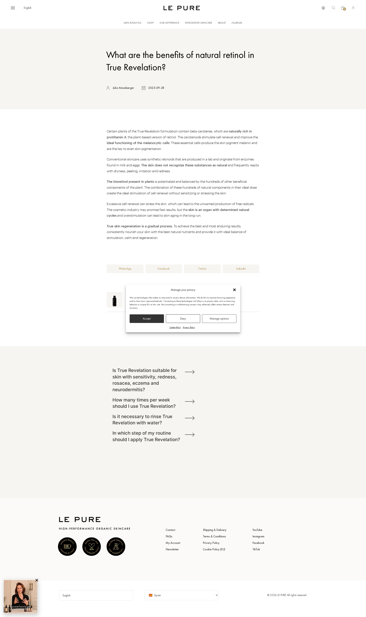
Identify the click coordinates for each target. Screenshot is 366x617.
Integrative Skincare (198, 22)
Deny (183, 319)
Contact (170, 530)
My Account (173, 543)
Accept (147, 319)
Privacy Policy (189, 327)
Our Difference (169, 22)
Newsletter (172, 549)
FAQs (169, 536)
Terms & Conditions (214, 536)
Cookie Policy (175, 327)
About (222, 22)
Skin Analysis (132, 22)
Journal (237, 22)
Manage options (219, 319)
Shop (150, 22)
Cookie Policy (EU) (214, 549)
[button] (234, 290)
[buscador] (323, 7)
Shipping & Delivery (214, 530)
